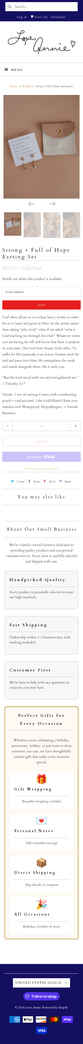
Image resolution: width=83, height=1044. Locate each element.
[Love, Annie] (41, 43)
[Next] (52, 204)
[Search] (10, 6)
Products (27, 86)
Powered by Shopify (55, 1007)
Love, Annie (33, 1007)
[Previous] (31, 204)
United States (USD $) (39, 983)
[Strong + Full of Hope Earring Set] (41, 147)
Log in (22, 17)
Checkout (58, 17)
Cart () (41, 17)
